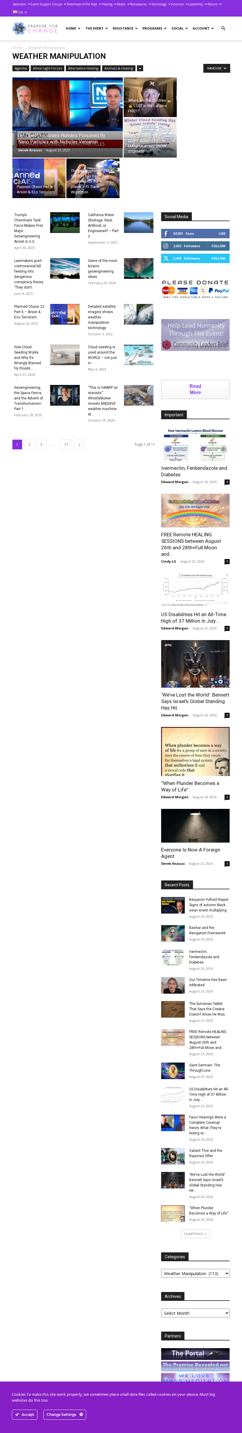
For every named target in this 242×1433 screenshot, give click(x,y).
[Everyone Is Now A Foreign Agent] (195, 826)
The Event (94, 28)
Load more (193, 1233)
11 (66, 444)
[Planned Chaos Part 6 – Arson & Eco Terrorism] (39, 178)
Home (71, 28)
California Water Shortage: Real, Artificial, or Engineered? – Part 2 (103, 225)
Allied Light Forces (47, 68)
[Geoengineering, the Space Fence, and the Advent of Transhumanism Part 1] (65, 395)
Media (121, 4)
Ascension (19, 4)
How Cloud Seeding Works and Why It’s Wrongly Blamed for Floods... (27, 357)
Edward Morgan (175, 482)
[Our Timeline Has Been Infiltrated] (173, 985)
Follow (218, 246)
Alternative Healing (83, 68)
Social (177, 28)
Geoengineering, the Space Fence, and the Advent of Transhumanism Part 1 (28, 398)
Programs (152, 28)
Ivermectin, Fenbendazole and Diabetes (204, 957)
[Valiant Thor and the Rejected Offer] (173, 1156)
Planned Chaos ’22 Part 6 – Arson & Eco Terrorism (29, 312)
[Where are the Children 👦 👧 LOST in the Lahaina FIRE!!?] (150, 97)
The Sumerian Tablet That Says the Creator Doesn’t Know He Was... (208, 1009)
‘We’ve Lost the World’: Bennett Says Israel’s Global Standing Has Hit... (195, 701)
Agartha (21, 68)
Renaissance (138, 4)
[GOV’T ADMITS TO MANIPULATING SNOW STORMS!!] (150, 138)
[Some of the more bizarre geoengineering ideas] (138, 268)
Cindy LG (168, 561)
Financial (177, 4)
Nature (213, 4)
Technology (158, 4)
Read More (195, 389)
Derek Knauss (30, 150)
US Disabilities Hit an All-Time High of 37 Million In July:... (209, 1094)
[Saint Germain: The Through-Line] (173, 1071)
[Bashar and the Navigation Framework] (173, 933)
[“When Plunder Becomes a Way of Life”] (195, 751)
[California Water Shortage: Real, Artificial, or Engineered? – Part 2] (138, 222)
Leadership (195, 4)
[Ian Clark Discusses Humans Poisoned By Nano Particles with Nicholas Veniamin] (67, 112)
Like (222, 233)
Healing (107, 4)
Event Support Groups (46, 4)
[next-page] (79, 444)
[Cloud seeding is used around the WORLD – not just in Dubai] (138, 354)
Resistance (123, 28)
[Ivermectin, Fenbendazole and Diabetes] (195, 444)
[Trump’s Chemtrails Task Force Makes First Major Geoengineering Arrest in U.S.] (65, 222)
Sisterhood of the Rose (82, 4)
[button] (223, 28)
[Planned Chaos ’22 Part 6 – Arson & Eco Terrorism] (65, 314)
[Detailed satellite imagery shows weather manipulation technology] (138, 314)
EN (20, 12)
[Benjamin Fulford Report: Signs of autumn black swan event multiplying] (173, 905)
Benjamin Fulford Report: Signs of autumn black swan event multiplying (209, 905)
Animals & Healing (118, 68)
